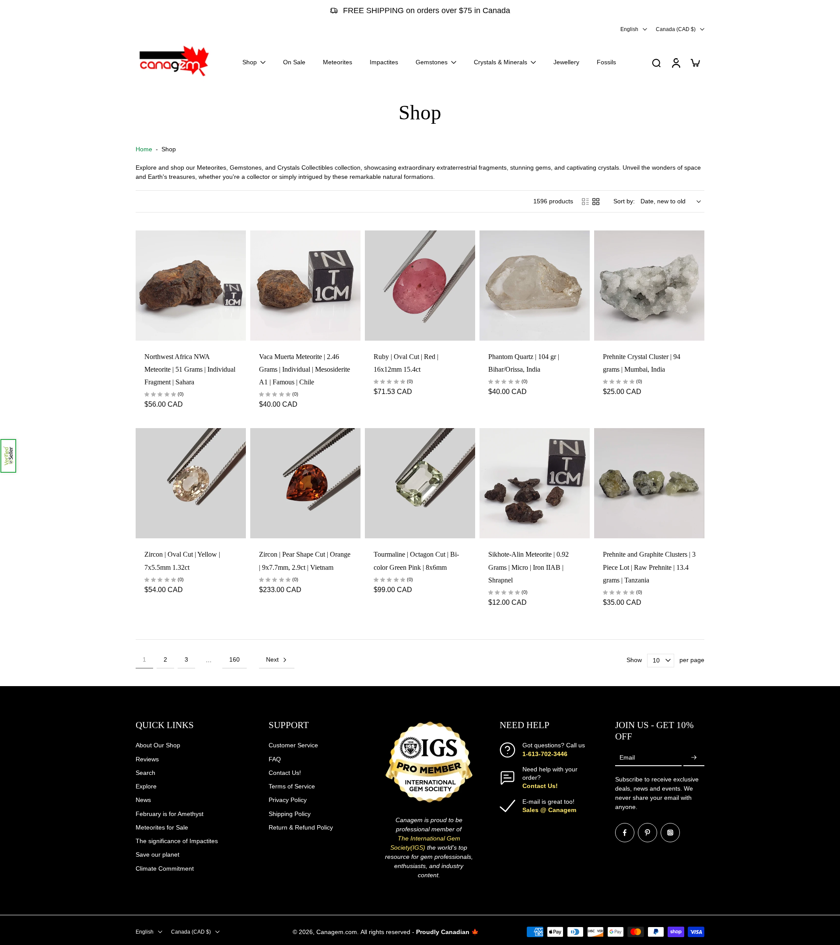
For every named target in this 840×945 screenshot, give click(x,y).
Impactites (384, 62)
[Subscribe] (693, 757)
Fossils (606, 62)
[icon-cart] (694, 62)
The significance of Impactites (177, 840)
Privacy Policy (288, 799)
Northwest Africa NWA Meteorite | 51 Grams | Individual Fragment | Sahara (189, 369)
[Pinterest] (647, 832)
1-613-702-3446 (544, 753)
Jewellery (566, 62)
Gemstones (432, 62)
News (143, 799)
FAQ (275, 758)
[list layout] (585, 201)
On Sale (294, 62)
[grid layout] (596, 201)
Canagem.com (336, 931)
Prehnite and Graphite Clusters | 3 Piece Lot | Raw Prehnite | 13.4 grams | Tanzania (649, 567)
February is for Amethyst (169, 813)
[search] (656, 62)
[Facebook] (624, 832)
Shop (249, 62)
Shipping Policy (290, 813)
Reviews (147, 758)
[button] (8, 456)
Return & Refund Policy (301, 826)
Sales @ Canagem (549, 809)
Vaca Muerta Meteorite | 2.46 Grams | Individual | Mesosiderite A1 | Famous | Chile (304, 369)
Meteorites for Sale (162, 826)
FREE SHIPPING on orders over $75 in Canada (426, 10)
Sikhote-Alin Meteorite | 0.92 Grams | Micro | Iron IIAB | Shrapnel (528, 567)
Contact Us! (285, 772)
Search (145, 772)
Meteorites (337, 62)
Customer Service (293, 745)
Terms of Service (292, 786)
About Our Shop (158, 745)
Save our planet (157, 854)
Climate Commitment (165, 868)
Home (144, 149)
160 (234, 659)
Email (627, 757)
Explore (146, 786)
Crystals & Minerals (500, 62)
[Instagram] (670, 832)
